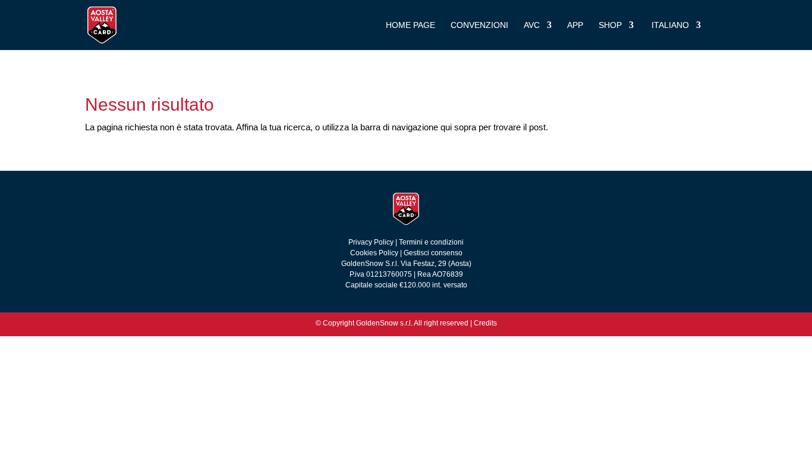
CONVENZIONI (479, 25)
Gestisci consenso (433, 253)
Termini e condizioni (431, 242)
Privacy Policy (371, 242)
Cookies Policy (374, 253)
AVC (532, 25)
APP (575, 25)
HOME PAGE (410, 25)
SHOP (610, 25)
